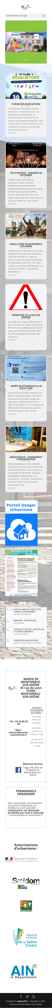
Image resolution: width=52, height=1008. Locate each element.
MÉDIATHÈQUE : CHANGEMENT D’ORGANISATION (26, 458)
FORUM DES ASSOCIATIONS (26, 104)
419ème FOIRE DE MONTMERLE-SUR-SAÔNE (26, 245)
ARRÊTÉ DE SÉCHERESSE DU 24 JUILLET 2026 (26, 387)
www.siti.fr (22, 1001)
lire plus (12, 132)
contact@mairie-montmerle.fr (19, 733)
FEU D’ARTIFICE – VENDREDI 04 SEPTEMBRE (26, 174)
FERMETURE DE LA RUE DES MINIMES (26, 316)
